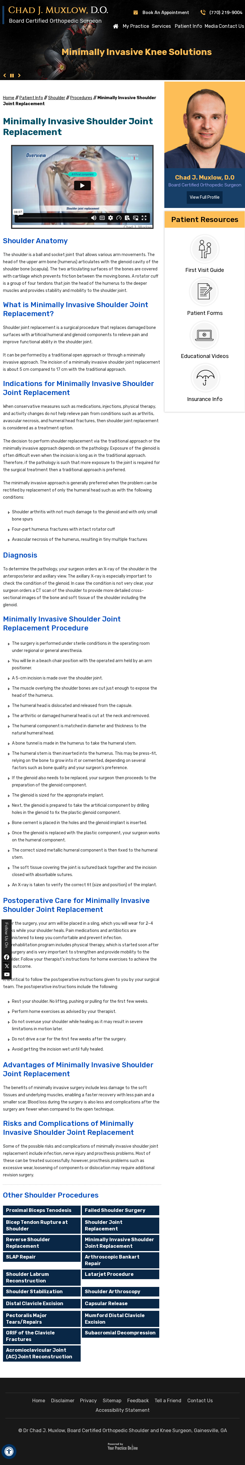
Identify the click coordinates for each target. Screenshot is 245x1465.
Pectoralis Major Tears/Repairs (26, 1319)
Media (211, 26)
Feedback (138, 1400)
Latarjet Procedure (109, 1274)
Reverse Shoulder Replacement (28, 1243)
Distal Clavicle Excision (34, 1303)
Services (161, 26)
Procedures (81, 97)
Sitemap (112, 1400)
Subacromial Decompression (120, 1333)
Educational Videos (205, 356)
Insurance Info (205, 399)
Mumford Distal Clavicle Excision (115, 1319)
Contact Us (231, 26)
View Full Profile (205, 197)
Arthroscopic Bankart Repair (112, 1260)
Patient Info (188, 26)
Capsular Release (106, 1303)
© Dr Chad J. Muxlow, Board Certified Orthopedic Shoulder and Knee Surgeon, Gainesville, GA (122, 1430)
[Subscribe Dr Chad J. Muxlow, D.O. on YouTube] (6, 974)
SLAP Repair (21, 1257)
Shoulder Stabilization (34, 1291)
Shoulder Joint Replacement (103, 1225)
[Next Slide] (19, 76)
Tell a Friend (167, 1400)
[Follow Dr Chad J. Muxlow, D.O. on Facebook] (6, 957)
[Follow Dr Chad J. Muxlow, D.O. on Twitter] (6, 966)
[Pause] (12, 76)
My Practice (136, 26)
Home (115, 26)
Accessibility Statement (123, 1410)
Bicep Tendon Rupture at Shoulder (37, 1225)
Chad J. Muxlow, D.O (205, 177)
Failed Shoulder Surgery (115, 1210)
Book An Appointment (166, 12)
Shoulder (56, 97)
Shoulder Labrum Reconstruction (27, 1277)
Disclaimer (62, 1400)
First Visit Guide (204, 270)
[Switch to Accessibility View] (8, 1451)
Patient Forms (205, 313)
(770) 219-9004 (225, 12)
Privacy (88, 1400)
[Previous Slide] (4, 76)
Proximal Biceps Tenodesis (38, 1210)
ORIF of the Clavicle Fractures (30, 1336)
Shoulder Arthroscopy (112, 1291)
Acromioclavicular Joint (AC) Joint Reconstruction (39, 1353)
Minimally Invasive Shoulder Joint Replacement (119, 1243)
